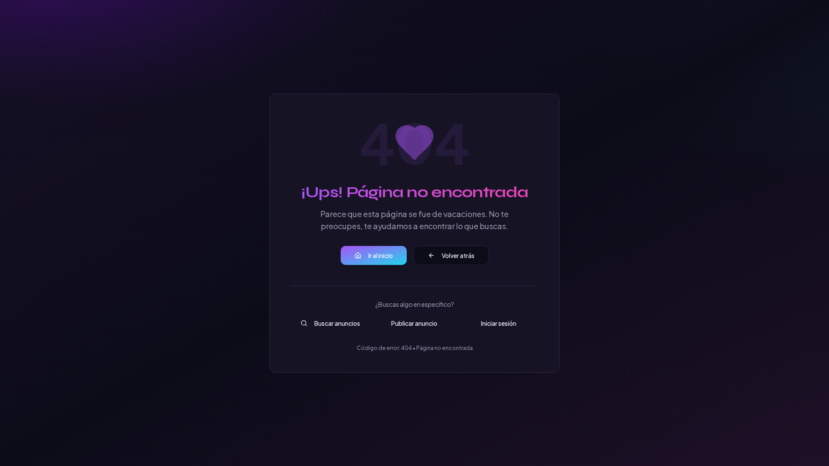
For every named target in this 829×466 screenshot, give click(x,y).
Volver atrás (458, 255)
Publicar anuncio (414, 323)
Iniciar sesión (498, 323)
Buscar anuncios (337, 323)
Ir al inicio (380, 255)
